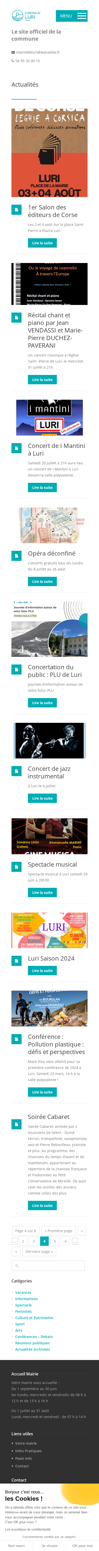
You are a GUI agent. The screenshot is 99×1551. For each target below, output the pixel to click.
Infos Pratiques (28, 1450)
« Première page (58, 1230)
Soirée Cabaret (48, 1116)
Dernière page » (39, 1251)
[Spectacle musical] (49, 836)
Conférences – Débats (34, 1336)
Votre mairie (26, 1443)
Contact (22, 1466)
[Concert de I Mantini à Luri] (49, 417)
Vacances (23, 1292)
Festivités (23, 1311)
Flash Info (23, 1458)
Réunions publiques (32, 1343)
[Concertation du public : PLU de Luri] (49, 629)
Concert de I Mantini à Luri (56, 449)
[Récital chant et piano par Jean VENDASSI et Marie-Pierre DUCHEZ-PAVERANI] (49, 284)
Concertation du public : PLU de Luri (55, 671)
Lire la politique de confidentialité (28, 1529)
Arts (18, 1330)
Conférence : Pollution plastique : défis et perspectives (56, 1044)
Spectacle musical (52, 864)
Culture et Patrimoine (34, 1317)
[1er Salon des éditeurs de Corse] (49, 153)
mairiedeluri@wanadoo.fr (38, 52)
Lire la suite (42, 243)
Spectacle (23, 1305)
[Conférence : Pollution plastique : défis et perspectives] (49, 1008)
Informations (26, 1298)
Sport (20, 1324)
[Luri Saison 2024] (49, 930)
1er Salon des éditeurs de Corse (52, 211)
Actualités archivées (32, 1349)
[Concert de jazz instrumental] (49, 740)
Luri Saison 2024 (51, 958)
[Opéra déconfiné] (49, 525)
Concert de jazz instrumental (49, 772)
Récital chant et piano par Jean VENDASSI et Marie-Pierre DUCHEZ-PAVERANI (55, 330)
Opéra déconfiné (51, 553)
